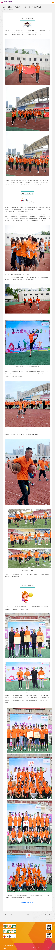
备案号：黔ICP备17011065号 (41, 947)
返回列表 (28, 914)
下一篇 (44, 914)
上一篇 (10, 914)
